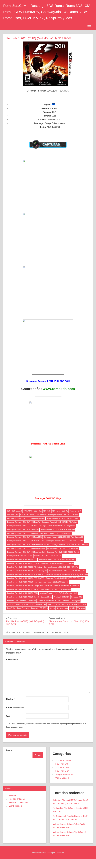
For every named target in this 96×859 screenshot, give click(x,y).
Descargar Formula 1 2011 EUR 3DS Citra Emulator (26, 518)
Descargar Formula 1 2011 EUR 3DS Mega (22, 533)
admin (28, 632)
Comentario (12, 659)
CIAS (32, 515)
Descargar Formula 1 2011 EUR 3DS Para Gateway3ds (64, 537)
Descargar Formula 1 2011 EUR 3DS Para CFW (24, 537)
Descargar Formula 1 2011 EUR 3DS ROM (62, 548)
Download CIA (56, 556)
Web (8, 716)
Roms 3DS (66, 604)
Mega (18, 604)
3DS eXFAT (28, 511)
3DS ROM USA (62, 771)
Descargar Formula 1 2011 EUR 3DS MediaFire (57, 529)
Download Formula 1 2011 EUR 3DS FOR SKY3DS (25, 578)
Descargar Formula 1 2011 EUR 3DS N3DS (55, 533)
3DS (8, 511)
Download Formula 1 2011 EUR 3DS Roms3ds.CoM (58, 593)
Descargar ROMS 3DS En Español (19, 556)
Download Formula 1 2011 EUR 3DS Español (57, 563)
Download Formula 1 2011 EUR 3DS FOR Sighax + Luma (67, 575)
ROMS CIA (11, 608)
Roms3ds (34, 608)
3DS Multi (46, 511)
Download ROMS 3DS (62, 597)
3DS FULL (38, 511)
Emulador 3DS (76, 597)
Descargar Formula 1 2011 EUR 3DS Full (22, 526)
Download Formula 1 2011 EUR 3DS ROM (22, 593)
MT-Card (25, 604)
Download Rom (46, 597)
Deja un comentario (62, 632)
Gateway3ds (75, 601)
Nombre (10, 699)
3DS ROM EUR (42, 632)
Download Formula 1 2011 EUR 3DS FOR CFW (61, 567)
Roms (58, 604)
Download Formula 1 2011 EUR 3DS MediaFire (62, 586)
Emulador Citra (12, 601)
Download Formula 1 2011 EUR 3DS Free (22, 582)
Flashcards (32, 601)
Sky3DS (73, 608)
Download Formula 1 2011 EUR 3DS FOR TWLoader (65, 578)
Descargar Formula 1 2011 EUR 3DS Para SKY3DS (69, 545)
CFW (79, 511)
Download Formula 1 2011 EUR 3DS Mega (22, 589)
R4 (45, 604)
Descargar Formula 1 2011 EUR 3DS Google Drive (57, 526)
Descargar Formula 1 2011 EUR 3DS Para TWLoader (26, 548)
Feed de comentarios (18, 802)
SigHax (52, 608)
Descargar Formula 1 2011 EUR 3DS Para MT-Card (25, 541)
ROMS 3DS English (79, 604)
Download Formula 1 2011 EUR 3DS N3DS (55, 589)
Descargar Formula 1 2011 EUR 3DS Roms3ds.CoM (26, 552)
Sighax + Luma (62, 608)
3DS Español (17, 511)
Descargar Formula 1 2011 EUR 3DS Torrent (63, 552)
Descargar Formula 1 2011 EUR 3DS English (62, 518)
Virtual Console (62, 778)
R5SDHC (51, 604)
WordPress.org (15, 806)
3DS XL (65, 511)
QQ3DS (39, 604)
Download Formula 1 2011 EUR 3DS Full (53, 582)
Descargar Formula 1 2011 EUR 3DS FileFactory (59, 522)
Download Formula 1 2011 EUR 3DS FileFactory (24, 567)
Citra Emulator (41, 515)
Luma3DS (10, 604)
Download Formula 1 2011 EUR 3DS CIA (22, 559)
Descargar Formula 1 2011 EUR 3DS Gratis (23, 529)
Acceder (12, 795)
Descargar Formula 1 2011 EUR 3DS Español (23, 522)
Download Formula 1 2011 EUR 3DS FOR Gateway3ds (27, 571)
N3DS (32, 604)
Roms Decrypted (23, 608)
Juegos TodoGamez (64, 774)
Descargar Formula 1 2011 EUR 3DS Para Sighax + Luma (28, 545)
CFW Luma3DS (12, 515)
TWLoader (81, 608)
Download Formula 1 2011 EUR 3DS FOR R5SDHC (25, 575)
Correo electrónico (15, 707)
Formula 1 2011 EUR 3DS (47, 601)
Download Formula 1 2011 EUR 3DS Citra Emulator (57, 559)
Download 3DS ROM (41, 556)
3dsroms (73, 511)
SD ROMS (44, 608)
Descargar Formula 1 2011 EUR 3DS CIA (63, 515)
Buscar (9, 750)
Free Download (63, 601)
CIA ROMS (24, 515)
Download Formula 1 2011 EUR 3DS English (23, 563)
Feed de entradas (17, 799)
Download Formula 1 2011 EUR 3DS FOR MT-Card (67, 571)
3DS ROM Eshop (63, 760)
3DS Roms (56, 511)
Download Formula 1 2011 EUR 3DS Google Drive (25, 586)
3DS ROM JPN (62, 767)
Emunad (23, 601)
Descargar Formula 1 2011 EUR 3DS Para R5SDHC (65, 541)
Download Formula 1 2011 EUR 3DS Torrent (23, 597)
